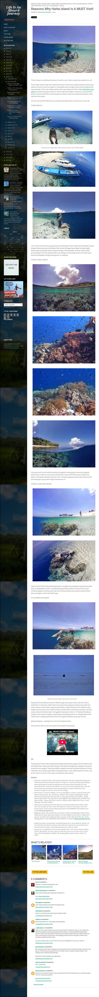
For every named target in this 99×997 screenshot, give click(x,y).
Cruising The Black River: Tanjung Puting (14, 117)
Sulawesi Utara (16, 243)
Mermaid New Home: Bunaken (13, 93)
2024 (7, 51)
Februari (10, 145)
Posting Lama (88, 872)
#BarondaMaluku (11, 241)
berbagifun (38, 902)
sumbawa (18, 249)
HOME (6, 24)
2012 (7, 157)
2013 (7, 154)
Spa (22, 251)
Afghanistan (7, 251)
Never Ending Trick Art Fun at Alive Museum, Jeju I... (15, 97)
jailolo (21, 240)
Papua (15, 240)
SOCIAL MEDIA (8, 37)
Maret (9, 142)
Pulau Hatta (46, 5)
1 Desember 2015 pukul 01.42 (43, 915)
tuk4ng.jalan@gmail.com (82, 819)
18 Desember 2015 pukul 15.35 (43, 943)
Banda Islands (36, 4)
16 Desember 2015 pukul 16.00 (43, 924)
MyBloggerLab (14, 348)
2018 (7, 68)
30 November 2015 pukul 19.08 (43, 907)
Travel (7, 232)
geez (36, 882)
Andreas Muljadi (40, 962)
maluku (17, 238)
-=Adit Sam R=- (40, 927)
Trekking (6, 245)
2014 (7, 152)
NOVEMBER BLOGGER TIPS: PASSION (14, 102)
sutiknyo (38, 919)
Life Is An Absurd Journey (13, 10)
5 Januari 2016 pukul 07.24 (42, 967)
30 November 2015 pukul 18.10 (43, 899)
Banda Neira (55, 4)
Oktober (10, 122)
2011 (7, 160)
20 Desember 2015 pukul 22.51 (43, 958)
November (11, 81)
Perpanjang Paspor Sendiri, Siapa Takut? (16, 169)
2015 (7, 77)
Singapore (7, 238)
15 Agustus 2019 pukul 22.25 (43, 980)
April (9, 139)
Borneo (5, 249)
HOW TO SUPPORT (9, 27)
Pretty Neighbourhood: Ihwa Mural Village (14, 106)
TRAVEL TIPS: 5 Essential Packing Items (14, 89)
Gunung (21, 241)
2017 (7, 71)
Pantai (7, 243)
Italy (10, 247)
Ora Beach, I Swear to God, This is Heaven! (16, 183)
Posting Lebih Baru (40, 872)
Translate (18, 307)
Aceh (13, 251)
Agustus (10, 128)
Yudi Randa (38, 911)
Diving (15, 234)
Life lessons (13, 236)
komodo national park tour (42, 978)
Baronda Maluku (66, 4)
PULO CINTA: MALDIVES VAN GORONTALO (14, 213)
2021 (7, 60)
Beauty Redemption (41, 890)
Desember (11, 79)
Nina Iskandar (39, 946)
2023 (7, 54)
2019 (7, 65)
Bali (22, 234)
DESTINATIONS (8, 40)
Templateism (16, 346)
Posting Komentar (38, 984)
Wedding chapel (9, 253)
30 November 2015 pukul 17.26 (43, 886)
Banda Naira (46, 4)
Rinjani (11, 249)
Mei (9, 136)
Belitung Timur (17, 247)
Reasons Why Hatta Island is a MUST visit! (14, 84)
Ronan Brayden (40, 970)
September (11, 125)
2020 (7, 62)
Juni (9, 133)
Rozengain (55, 5)
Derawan (6, 240)
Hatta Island (77, 4)
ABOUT (6, 31)
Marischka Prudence (44, 12)
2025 (7, 48)
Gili (18, 251)
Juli (9, 131)
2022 (7, 57)
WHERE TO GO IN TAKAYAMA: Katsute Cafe (14, 112)
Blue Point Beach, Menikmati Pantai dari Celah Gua (16, 197)
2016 (7, 74)
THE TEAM (7, 34)
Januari (10, 147)
